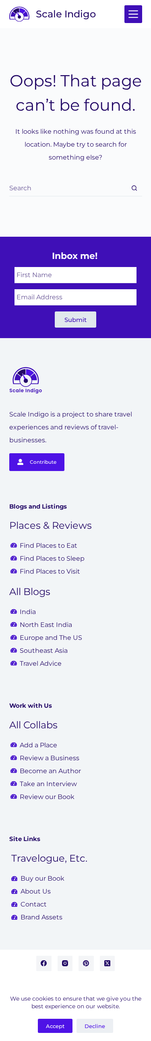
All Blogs (29, 591)
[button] (75, 319)
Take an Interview (48, 784)
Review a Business (49, 758)
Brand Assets (41, 917)
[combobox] (67, 188)
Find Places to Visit (50, 571)
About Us (36, 891)
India (28, 612)
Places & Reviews (50, 525)
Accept (55, 1026)
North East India (46, 625)
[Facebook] (44, 963)
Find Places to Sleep (52, 558)
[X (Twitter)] (107, 963)
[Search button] (134, 188)
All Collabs (33, 725)
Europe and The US (51, 637)
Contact (34, 904)
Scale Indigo (66, 14)
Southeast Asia (44, 650)
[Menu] (133, 14)
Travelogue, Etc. (49, 858)
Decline (95, 1026)
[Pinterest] (86, 963)
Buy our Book (42, 878)
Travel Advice (41, 663)
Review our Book (47, 797)
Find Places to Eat (48, 545)
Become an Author (50, 771)
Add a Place (38, 745)
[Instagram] (65, 963)
